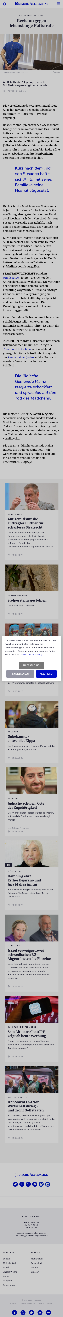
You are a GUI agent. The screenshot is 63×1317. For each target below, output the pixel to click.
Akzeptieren (46, 674)
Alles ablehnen (31, 665)
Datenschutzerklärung (30, 654)
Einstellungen (20, 674)
